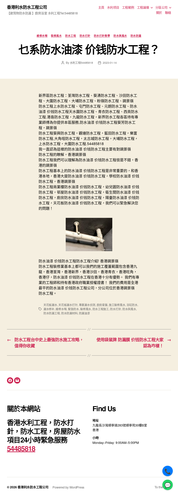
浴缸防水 (132, 305)
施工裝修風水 (117, 305)
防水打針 (85, 36)
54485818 (21, 448)
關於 (159, 13)
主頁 (101, 7)
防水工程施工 (100, 309)
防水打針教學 (102, 36)
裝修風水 (56, 36)
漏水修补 (48, 309)
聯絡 (168, 13)
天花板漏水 (50, 305)
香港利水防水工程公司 (27, 7)
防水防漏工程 (51, 313)
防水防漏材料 (69, 313)
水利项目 (113, 7)
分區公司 (161, 7)
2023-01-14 (109, 63)
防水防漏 (136, 36)
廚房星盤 (102, 305)
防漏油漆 (84, 313)
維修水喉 (42, 36)
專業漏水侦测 (87, 305)
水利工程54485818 (81, 63)
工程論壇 (143, 7)
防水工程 (70, 36)
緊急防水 (73, 309)
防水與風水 (120, 36)
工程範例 (128, 7)
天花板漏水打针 (68, 305)
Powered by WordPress (68, 487)
